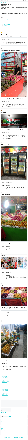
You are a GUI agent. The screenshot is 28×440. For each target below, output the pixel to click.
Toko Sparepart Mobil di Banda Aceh (6, 376)
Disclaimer (2, 429)
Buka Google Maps (8, 185)
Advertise (2, 428)
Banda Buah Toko (6, 19)
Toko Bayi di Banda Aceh (5, 377)
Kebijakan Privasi (16, 437)
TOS (12, 437)
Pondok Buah (5, 26)
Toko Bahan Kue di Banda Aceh (5, 381)
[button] (23, 0)
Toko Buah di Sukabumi (5, 390)
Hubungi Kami (2, 430)
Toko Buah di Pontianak (5, 393)
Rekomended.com (4, 0)
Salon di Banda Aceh (4, 382)
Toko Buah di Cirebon (4, 394)
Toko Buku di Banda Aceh (5, 380)
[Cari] (10, 416)
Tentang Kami (5, 437)
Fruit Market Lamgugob (7, 24)
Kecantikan (2, 421)
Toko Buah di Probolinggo (5, 395)
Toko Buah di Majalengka (5, 389)
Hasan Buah (5, 25)
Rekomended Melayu (21, 437)
